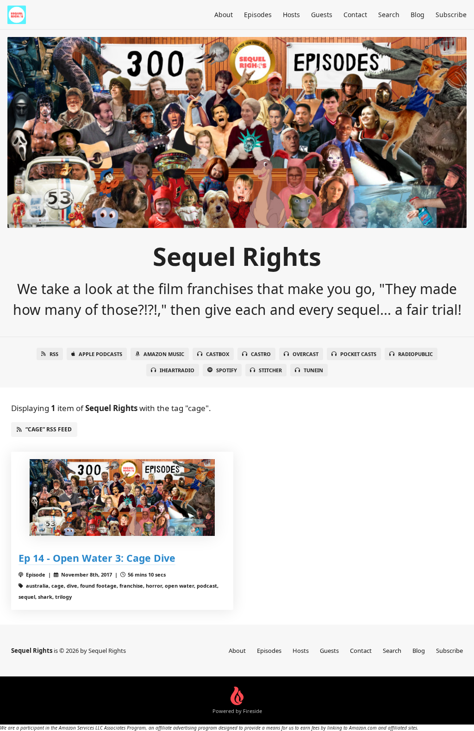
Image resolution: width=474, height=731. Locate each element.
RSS (54, 353)
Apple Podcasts (100, 353)
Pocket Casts (358, 353)
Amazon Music (163, 353)
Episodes (258, 14)
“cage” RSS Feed (48, 429)
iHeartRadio (177, 370)
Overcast (305, 353)
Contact (355, 14)
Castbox (217, 353)
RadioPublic (415, 353)
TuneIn (313, 370)
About (223, 14)
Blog (417, 14)
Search (388, 14)
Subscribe (451, 14)
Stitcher (270, 370)
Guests (321, 14)
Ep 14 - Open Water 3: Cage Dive (97, 558)
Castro (261, 353)
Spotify (226, 370)
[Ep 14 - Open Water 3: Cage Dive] (122, 497)
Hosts (291, 14)
